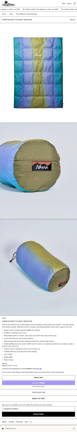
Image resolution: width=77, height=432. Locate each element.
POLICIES (19, 422)
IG (31, 422)
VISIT (26, 422)
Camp (11, 14)
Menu (64, 3)
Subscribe (38, 414)
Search (69, 3)
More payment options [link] (39, 386)
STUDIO (11, 422)
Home (4, 14)
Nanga (4, 318)
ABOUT (4, 422)
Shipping (4, 365)
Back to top (38, 398)
